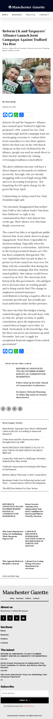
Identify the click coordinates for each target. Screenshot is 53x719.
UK (2, 680)
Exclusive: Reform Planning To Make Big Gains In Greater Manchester (31, 394)
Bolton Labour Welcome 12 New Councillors (24, 474)
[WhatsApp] (20, 408)
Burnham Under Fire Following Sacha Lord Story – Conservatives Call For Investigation (24, 481)
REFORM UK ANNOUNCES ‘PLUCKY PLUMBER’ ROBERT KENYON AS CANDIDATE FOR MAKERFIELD (31, 372)
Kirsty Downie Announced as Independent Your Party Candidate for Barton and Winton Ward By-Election (34, 510)
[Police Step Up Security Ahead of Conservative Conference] (9, 385)
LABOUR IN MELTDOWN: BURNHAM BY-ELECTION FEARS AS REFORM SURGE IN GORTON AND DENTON (35, 538)
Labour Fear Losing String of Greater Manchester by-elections (34, 565)
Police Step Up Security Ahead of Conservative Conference (32, 384)
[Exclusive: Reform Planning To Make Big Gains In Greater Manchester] (9, 394)
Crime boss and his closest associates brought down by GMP (20, 441)
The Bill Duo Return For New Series (20, 488)
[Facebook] (3, 408)
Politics (5, 48)
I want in (23, 700)
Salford (4, 670)
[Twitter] (8, 408)
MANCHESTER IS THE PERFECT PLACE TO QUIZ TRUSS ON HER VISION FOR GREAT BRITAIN (23, 450)
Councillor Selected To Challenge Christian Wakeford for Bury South (24, 460)
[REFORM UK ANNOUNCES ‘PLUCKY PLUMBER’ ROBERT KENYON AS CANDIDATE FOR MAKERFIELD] (9, 371)
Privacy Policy (28, 706)
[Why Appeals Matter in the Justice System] (13, 555)
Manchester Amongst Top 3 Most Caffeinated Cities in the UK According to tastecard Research (24, 431)
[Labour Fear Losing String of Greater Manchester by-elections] (36, 555)
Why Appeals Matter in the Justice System (12, 562)
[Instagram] (10, 618)
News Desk (10, 102)
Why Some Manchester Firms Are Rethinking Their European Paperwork (12, 535)
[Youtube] (23, 618)
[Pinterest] (14, 408)
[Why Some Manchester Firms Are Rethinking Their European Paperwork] (13, 525)
